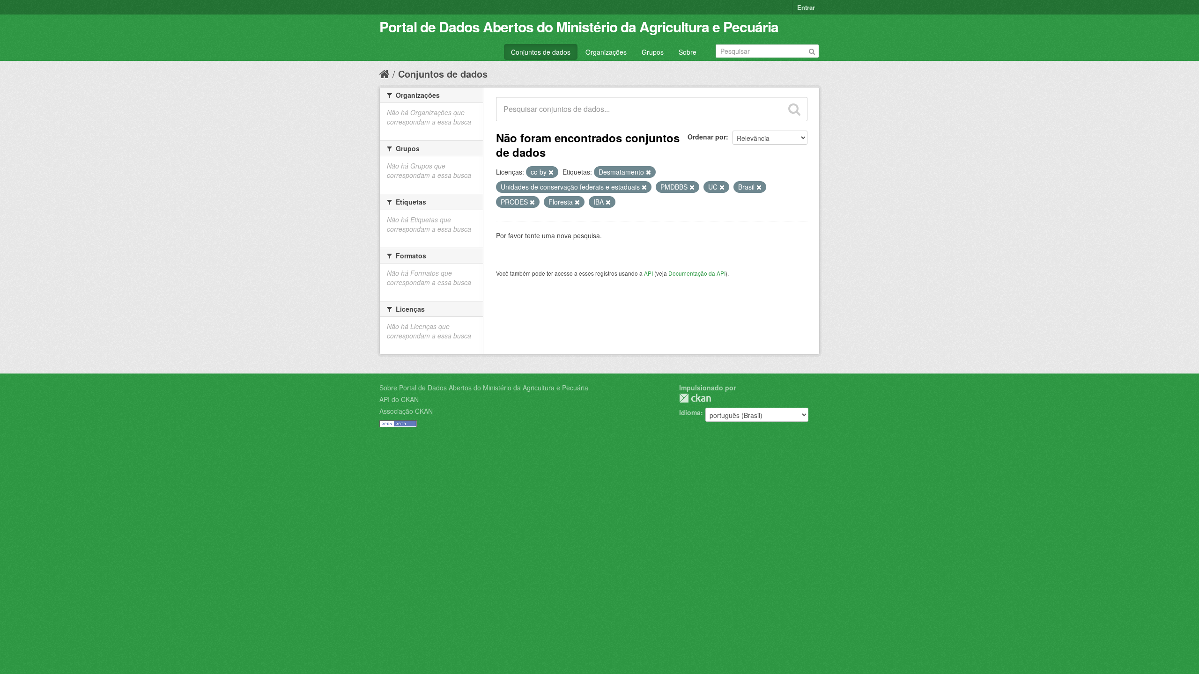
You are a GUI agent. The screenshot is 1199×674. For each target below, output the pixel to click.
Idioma (690, 412)
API (648, 273)
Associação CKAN (406, 411)
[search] (794, 109)
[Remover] (551, 172)
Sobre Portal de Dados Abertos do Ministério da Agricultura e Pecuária (483, 387)
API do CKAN (399, 399)
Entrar (806, 7)
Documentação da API (696, 273)
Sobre (687, 52)
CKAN (695, 398)
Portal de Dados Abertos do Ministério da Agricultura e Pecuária (578, 26)
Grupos (653, 52)
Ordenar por (707, 136)
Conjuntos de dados (540, 52)
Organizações (606, 52)
